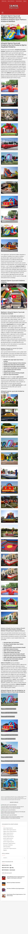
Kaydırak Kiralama (18, 638)
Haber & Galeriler (11, 1)
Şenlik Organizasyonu (8, 838)
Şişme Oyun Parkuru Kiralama (18, 655)
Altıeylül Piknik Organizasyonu (20, 796)
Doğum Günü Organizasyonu (9, 831)
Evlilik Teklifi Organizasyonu (9, 829)
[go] (24, 858)
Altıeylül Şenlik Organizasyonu (17, 797)
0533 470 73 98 (5, 867)
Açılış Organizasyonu (8, 828)
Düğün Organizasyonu (8, 833)
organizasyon (10, 324)
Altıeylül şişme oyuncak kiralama (7, 798)
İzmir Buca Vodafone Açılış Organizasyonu (15, 888)
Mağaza (24, 1)
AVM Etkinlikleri (6, 846)
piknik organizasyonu (17, 385)
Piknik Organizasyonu (8, 834)
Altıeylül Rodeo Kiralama (6, 797)
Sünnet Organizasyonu (8, 841)
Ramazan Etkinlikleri (8, 845)
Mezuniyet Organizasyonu (9, 843)
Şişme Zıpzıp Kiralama (16, 799)
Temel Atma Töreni (7, 840)
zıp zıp (20, 633)
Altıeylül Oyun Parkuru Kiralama (7, 796)
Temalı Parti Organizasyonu (9, 848)
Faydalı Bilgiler (19, 1)
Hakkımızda (4, 1)
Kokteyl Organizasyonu (8, 836)
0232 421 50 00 (5, 865)
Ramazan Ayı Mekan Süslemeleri (13, 882)
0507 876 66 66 (5, 870)
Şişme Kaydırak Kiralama (19, 798)
